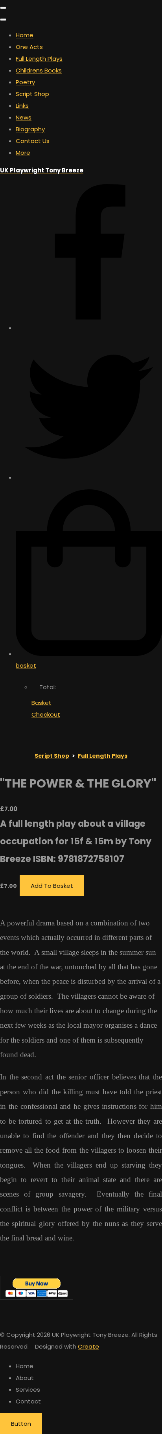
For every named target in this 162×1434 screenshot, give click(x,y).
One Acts (29, 47)
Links (22, 105)
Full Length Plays (39, 58)
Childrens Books (39, 70)
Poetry (25, 82)
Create (88, 1346)
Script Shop (32, 94)
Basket (41, 703)
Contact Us (33, 141)
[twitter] (89, 477)
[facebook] (89, 328)
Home (24, 35)
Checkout (45, 714)
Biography (30, 129)
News (23, 117)
